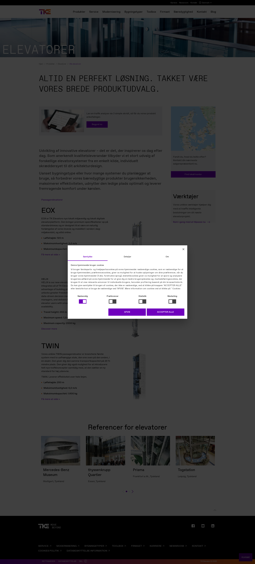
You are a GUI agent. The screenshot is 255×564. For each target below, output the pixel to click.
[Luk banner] (183, 249)
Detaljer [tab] (127, 256)
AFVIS (127, 312)
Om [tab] (167, 256)
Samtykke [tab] (87, 256)
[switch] (112, 301)
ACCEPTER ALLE (165, 312)
